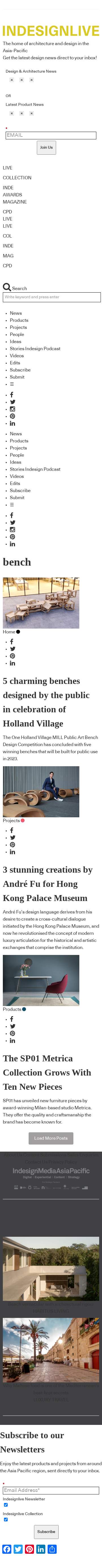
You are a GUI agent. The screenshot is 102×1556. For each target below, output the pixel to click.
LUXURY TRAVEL (51, 1400)
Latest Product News (25, 105)
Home (9, 632)
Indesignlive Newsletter (24, 1499)
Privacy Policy (62, 1162)
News (16, 313)
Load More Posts (51, 1138)
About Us (13, 1155)
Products (19, 320)
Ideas (15, 341)
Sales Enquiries (83, 1155)
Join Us (46, 148)
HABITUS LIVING (51, 1311)
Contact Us (36, 1162)
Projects (18, 327)
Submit (17, 377)
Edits (15, 363)
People (17, 334)
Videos (17, 356)
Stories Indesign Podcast (35, 349)
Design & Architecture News (31, 72)
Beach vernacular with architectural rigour (51, 1304)
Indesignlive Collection (23, 1514)
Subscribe (20, 370)
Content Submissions (44, 1155)
